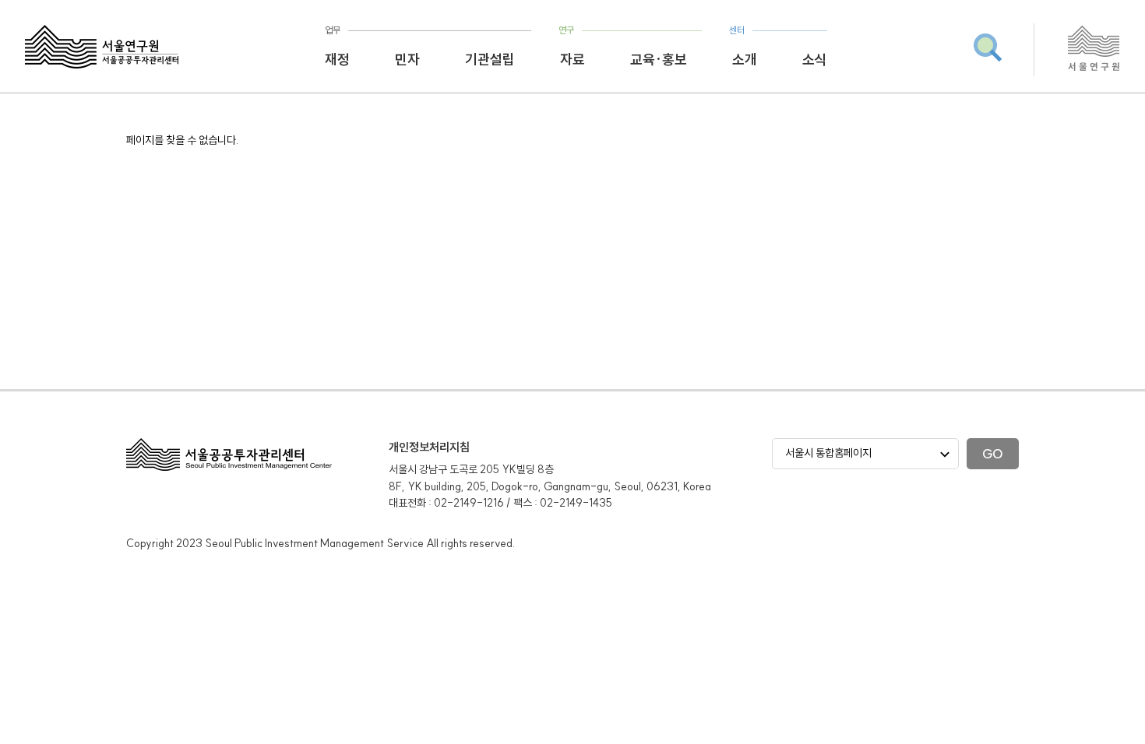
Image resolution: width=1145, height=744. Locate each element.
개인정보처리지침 (429, 447)
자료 (572, 59)
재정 (337, 59)
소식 (814, 59)
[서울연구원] (1094, 68)
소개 (744, 59)
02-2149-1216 (469, 503)
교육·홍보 (658, 59)
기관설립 (490, 59)
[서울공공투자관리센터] (101, 46)
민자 (407, 59)
